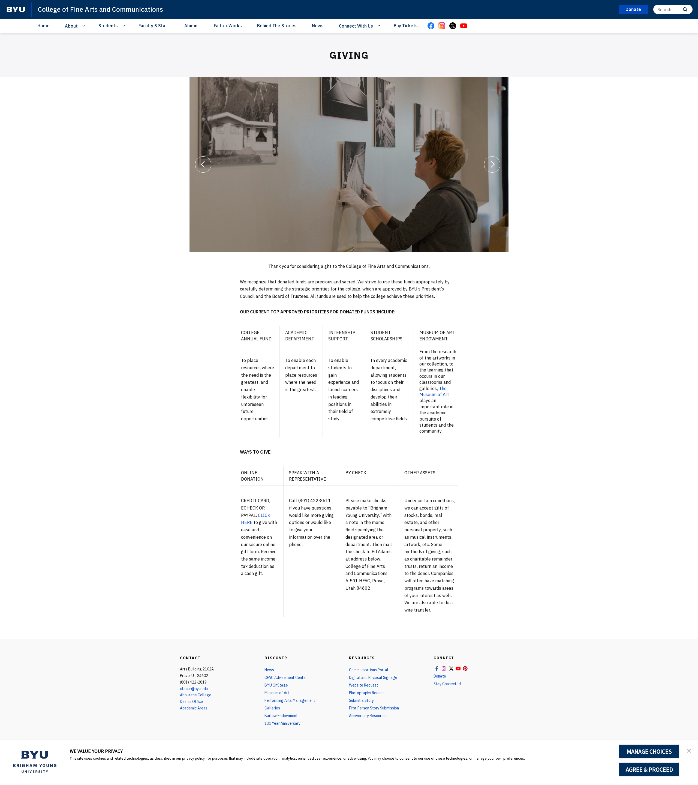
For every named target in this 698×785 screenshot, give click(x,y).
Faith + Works (228, 25)
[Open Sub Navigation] (84, 26)
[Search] (685, 9)
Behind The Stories (277, 25)
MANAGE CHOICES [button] (649, 751)
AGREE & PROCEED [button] (649, 769)
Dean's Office (191, 701)
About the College (195, 695)
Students (108, 25)
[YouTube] (463, 26)
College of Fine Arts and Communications (100, 9)
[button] (689, 750)
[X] (452, 26)
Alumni (191, 25)
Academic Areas (193, 708)
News (318, 25)
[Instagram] (442, 26)
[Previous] (203, 164)
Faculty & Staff (154, 25)
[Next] (492, 164)
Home (43, 25)
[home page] (15, 9)
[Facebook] (431, 26)
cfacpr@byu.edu (194, 688)
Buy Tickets (406, 25)
